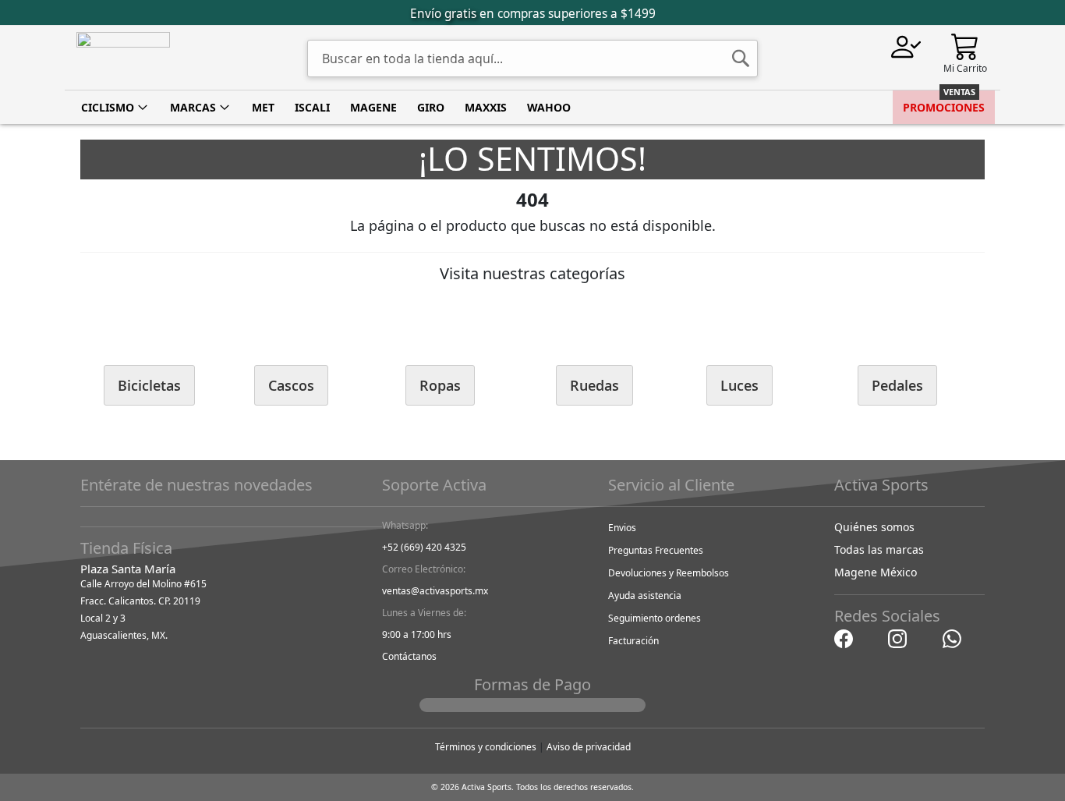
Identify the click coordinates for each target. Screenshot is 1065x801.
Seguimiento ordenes (654, 618)
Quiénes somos (874, 526)
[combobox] (532, 58)
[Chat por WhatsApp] (952, 637)
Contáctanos (409, 656)
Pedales (897, 385)
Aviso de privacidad (589, 746)
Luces (739, 385)
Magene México (875, 572)
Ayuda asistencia (644, 595)
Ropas (440, 385)
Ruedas (594, 385)
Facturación (633, 640)
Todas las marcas (879, 549)
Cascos (291, 385)
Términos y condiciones (485, 746)
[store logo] (123, 57)
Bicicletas (149, 385)
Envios (622, 527)
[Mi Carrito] (965, 45)
